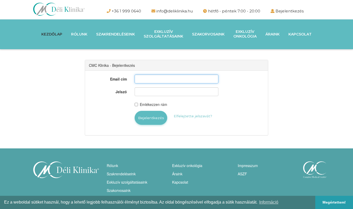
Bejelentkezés (289, 11)
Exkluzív (163, 34)
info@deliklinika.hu (174, 11)
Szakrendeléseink (115, 34)
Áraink (272, 34)
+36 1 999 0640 (126, 11)
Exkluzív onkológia (187, 165)
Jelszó (121, 91)
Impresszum (248, 165)
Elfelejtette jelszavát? (193, 116)
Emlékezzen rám (153, 104)
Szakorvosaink (208, 34)
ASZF (242, 173)
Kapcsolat (300, 34)
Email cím (118, 79)
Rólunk (79, 34)
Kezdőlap (51, 34)
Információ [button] (268, 202)
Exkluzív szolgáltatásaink (127, 182)
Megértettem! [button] (334, 202)
